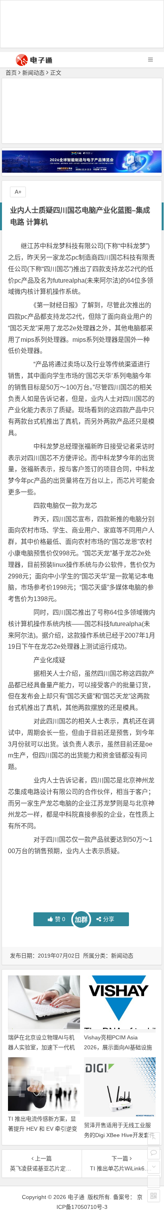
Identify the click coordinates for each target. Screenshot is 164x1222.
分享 (108, 919)
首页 (11, 72)
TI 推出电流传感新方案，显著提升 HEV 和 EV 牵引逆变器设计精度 (42, 1129)
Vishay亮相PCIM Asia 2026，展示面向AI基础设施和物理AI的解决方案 (118, 1047)
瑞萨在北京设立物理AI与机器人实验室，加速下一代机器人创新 (41, 1047)
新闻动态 (33, 72)
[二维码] (153, 1195)
